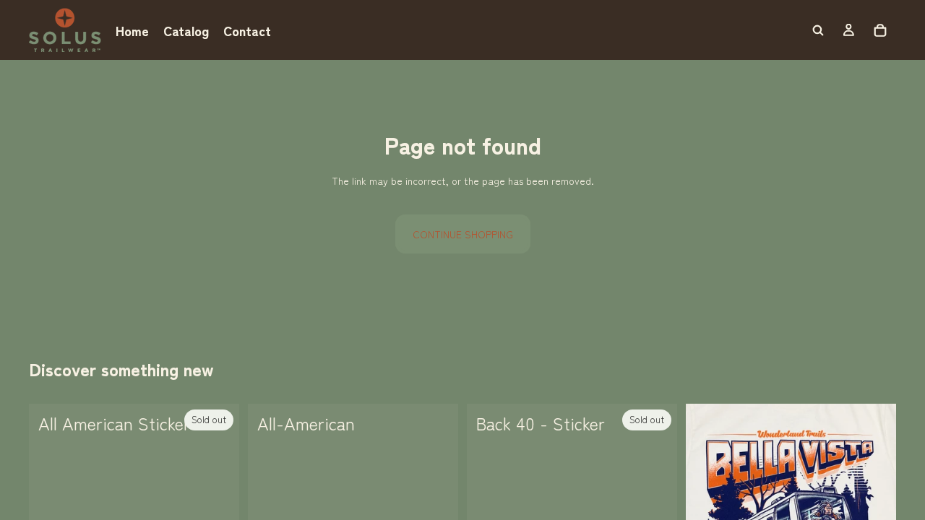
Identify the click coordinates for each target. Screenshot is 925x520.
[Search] (818, 30)
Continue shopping (463, 234)
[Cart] (880, 30)
